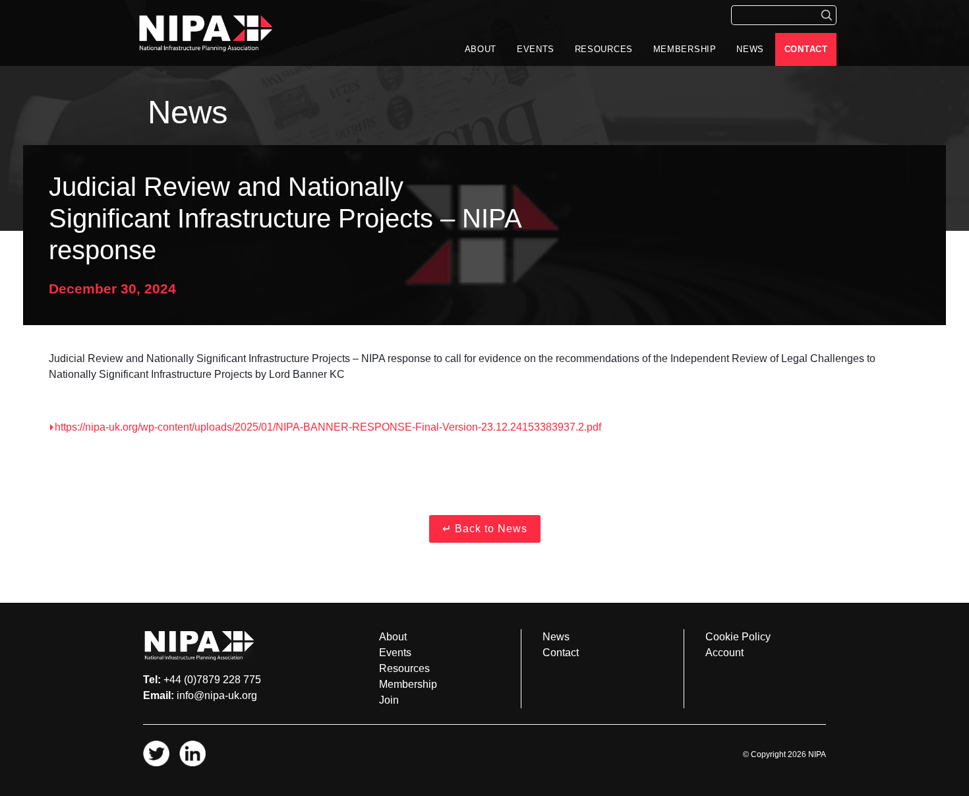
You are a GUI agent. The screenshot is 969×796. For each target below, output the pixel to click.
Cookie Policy (738, 636)
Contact (806, 49)
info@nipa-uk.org (217, 695)
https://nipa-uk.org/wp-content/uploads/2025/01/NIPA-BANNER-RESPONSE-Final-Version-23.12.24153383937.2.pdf (328, 427)
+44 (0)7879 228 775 (212, 679)
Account (724, 652)
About (481, 49)
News (750, 49)
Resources (604, 49)
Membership (685, 49)
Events (535, 49)
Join (389, 700)
